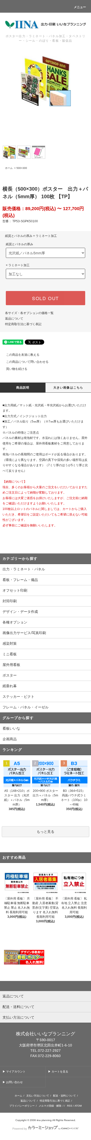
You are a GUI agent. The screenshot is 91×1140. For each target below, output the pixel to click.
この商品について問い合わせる (27, 362)
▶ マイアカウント (14, 1071)
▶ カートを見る (58, 1071)
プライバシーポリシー (22, 1105)
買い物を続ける (16, 369)
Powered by (19, 1128)
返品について (14, 318)
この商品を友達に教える (22, 354)
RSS (69, 1105)
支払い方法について (37, 1095)
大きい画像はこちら (68, 387)
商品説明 (23, 387)
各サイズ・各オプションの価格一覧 (29, 313)
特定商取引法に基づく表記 (23, 324)
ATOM (78, 1105)
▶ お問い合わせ (13, 1082)
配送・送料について (64, 1095)
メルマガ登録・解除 (50, 1105)
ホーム (9, 168)
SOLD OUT (45, 298)
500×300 (21, 168)
